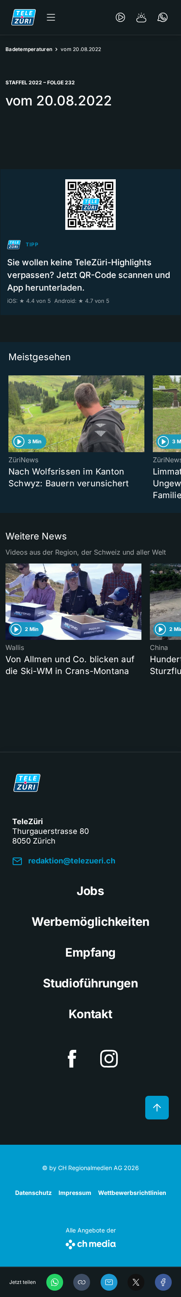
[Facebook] (163, 1282)
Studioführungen (90, 983)
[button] (81, 1282)
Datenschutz (33, 1192)
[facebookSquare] (72, 1058)
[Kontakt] (162, 17)
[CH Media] (91, 1243)
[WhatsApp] (54, 1282)
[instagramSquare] (109, 1058)
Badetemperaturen (28, 49)
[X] (136, 1282)
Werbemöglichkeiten (90, 921)
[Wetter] (141, 17)
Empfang (90, 952)
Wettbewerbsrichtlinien (132, 1192)
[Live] (120, 17)
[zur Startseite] (23, 17)
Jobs (90, 891)
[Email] (109, 1282)
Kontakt (90, 1014)
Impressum (75, 1192)
